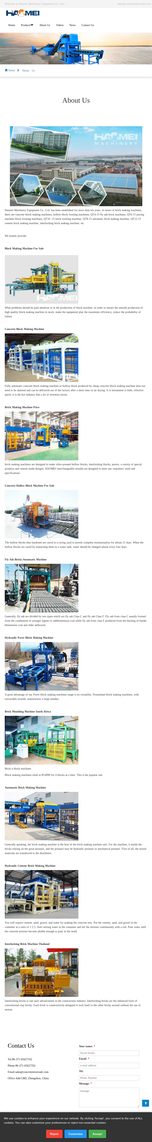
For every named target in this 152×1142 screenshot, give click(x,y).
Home (11, 25)
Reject (54, 1133)
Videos (60, 25)
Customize (75, 1133)
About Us (44, 25)
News (72, 25)
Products (26, 25)
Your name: (87, 1046)
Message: (85, 1083)
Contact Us (88, 25)
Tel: (81, 1071)
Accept (97, 1133)
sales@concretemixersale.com (134, 3)
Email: (84, 1058)
